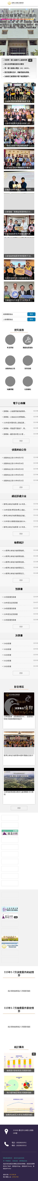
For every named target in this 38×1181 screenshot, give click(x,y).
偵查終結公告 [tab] (19, 450)
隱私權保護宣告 (7, 1158)
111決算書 (7, 661)
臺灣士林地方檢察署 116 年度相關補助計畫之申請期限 (15, 504)
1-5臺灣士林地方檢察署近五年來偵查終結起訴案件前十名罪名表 (15, 573)
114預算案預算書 (10, 608)
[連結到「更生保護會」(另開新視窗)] (10, 869)
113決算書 (7, 649)
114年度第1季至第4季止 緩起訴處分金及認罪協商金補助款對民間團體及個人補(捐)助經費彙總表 (15, 510)
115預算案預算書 (10, 597)
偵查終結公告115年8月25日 (14, 469)
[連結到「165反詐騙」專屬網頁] (10, 883)
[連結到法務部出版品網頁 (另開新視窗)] (10, 960)
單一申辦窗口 (7, 1161)
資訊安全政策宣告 (19, 1158)
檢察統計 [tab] (19, 542)
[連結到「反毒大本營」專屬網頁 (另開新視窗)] (10, 832)
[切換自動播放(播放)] (30, 60)
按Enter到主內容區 (7, 1)
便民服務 (19, 330)
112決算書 (7, 655)
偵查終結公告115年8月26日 (14, 463)
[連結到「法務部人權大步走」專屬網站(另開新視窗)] (10, 861)
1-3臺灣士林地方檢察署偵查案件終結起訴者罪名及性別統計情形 (15, 562)
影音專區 (19, 687)
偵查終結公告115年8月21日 (14, 480)
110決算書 (7, 666)
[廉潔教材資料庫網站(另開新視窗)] (10, 909)
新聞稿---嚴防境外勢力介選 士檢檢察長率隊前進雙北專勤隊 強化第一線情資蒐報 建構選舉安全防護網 (15, 434)
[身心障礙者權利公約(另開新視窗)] (10, 825)
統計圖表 (19, 1047)
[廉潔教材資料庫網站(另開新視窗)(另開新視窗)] (10, 840)
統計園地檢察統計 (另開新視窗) (19, 991)
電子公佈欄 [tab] (19, 403)
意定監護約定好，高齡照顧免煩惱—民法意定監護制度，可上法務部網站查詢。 (17, 72)
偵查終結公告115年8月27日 (14, 458)
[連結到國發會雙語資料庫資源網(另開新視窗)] (10, 931)
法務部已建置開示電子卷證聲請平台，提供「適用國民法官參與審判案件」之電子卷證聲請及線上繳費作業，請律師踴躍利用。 (17, 76)
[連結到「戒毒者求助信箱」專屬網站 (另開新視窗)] (10, 854)
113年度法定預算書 (11, 614)
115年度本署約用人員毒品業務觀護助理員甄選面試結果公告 (15, 423)
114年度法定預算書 (11, 603)
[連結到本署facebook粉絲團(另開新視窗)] (10, 938)
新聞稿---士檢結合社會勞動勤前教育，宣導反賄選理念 (15, 417)
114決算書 (7, 643)
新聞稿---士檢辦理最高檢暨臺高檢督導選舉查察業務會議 (15, 411)
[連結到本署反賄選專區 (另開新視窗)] (10, 894)
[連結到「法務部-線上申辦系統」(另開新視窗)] (10, 847)
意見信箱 (15, 1161)
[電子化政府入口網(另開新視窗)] (10, 876)
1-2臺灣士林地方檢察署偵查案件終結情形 (15, 556)
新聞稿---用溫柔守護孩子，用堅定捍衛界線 (15, 428)
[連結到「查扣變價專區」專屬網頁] (10, 818)
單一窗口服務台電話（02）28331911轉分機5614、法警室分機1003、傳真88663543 (17, 68)
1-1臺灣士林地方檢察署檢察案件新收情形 (15, 550)
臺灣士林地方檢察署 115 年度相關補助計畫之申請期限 (15, 527)
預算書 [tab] (19, 589)
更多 (21, 441)
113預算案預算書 (10, 620)
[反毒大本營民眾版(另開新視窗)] (10, 916)
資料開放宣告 (23, 1161)
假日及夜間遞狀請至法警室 (14, 64)
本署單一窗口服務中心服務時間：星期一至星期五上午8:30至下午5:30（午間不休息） (17, 60)
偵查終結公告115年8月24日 (14, 475)
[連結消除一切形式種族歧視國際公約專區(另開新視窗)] (10, 902)
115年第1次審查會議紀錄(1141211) (15, 521)
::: (1, 1128)
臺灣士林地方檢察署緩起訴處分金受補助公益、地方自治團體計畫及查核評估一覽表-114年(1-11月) (15, 515)
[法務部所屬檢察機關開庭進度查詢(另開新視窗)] (10, 945)
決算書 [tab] (19, 635)
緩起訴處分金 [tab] (19, 496)
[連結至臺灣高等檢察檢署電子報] (10, 924)
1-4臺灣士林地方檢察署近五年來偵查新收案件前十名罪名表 (15, 568)
